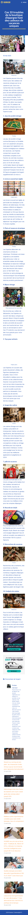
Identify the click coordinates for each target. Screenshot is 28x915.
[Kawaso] (6, 2)
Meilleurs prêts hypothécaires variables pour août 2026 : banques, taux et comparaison (14, 819)
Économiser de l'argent (13, 679)
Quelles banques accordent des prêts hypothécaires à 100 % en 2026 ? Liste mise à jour (14, 873)
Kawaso (11, 912)
